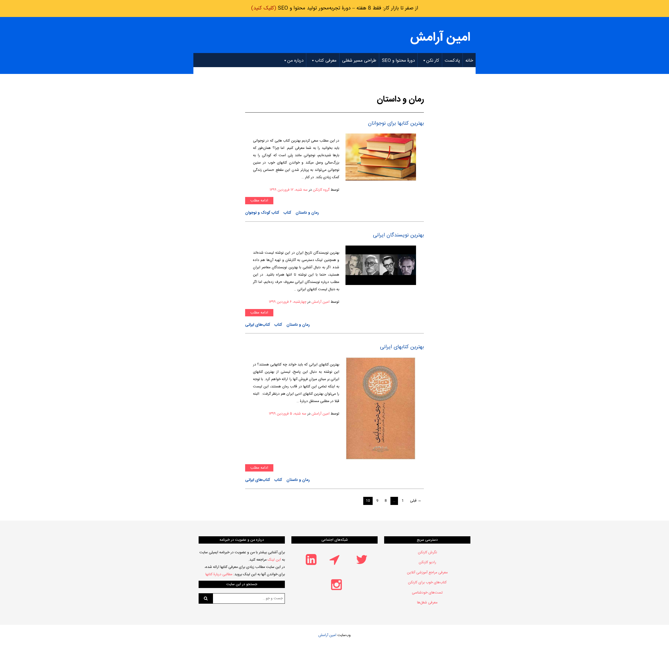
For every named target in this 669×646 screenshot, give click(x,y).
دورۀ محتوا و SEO (398, 60)
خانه (469, 60)
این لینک (274, 560)
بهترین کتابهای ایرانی (402, 347)
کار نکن (432, 60)
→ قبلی (415, 501)
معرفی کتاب (326, 60)
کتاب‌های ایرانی (257, 325)
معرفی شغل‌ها (427, 603)
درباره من (295, 60)
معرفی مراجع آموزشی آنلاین (427, 572)
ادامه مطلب (259, 200)
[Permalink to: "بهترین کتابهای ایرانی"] (380, 409)
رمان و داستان (307, 212)
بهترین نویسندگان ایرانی (398, 235)
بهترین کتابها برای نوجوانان (396, 123)
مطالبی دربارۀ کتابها (218, 574)
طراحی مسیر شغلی (359, 60)
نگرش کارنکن (427, 552)
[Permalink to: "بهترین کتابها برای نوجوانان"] (380, 157)
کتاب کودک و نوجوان (262, 213)
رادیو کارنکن (427, 562)
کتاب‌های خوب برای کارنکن (427, 582)
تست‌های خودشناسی (427, 593)
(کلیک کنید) (334, 8)
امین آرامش (440, 37)
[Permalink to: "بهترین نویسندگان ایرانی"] (380, 265)
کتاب (287, 213)
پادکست (452, 60)
